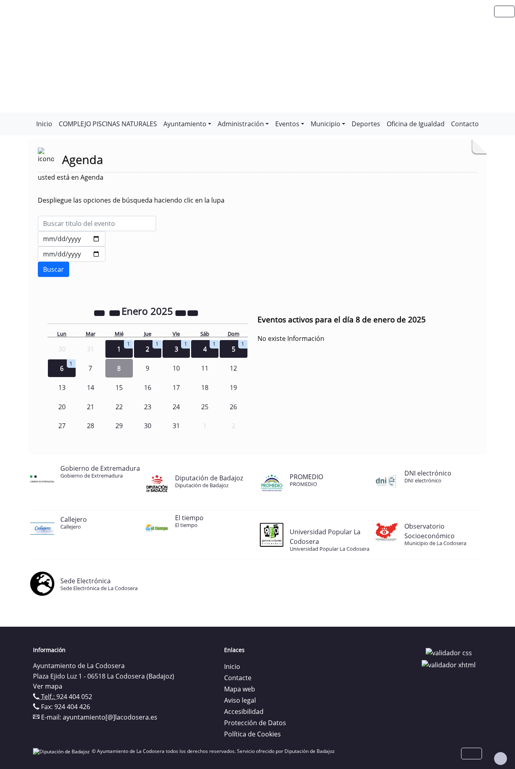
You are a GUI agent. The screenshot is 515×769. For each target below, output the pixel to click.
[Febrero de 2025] (192, 312)
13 (62, 387)
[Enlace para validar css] (449, 652)
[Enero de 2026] (181, 312)
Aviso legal (240, 700)
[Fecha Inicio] (71, 238)
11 (204, 368)
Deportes (366, 123)
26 (233, 406)
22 (119, 406)
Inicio (44, 123)
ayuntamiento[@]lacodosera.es (110, 717)
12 (233, 368)
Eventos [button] (287, 123)
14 (90, 387)
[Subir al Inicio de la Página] (500, 758)
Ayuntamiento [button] (184, 123)
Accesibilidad (244, 711)
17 (176, 387)
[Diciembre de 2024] (115, 312)
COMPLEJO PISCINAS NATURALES (108, 123)
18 (204, 387)
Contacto (465, 123)
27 (62, 425)
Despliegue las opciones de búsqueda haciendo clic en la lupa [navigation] (131, 200)
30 (147, 425)
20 (62, 406)
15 (119, 387)
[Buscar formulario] (53, 269)
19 (233, 387)
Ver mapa (47, 686)
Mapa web (239, 689)
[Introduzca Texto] (97, 223)
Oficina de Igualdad (416, 123)
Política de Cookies (252, 734)
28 (90, 425)
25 (204, 406)
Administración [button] (241, 123)
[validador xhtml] (449, 664)
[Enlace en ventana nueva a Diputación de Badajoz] (62, 751)
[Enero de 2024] (100, 312)
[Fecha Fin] (71, 254)
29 (119, 425)
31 (176, 425)
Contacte (237, 677)
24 (176, 406)
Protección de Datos (255, 722)
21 (90, 406)
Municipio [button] (325, 123)
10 (176, 368)
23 (147, 406)
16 (147, 387)
